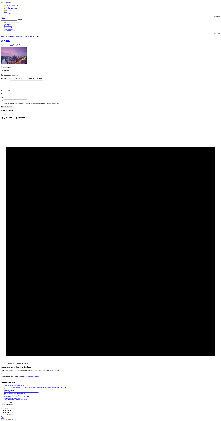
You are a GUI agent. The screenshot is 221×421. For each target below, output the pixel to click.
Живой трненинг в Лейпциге (26, 36)
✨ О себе (7, 7)
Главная (8, 2)
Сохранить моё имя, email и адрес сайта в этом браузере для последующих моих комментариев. (31, 103)
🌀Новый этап (8, 24)
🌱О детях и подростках (11, 22)
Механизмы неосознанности (12, 398)
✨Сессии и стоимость (11, 5)
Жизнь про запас (9, 390)
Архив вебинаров (9, 30)
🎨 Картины (8, 10)
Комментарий (5, 91)
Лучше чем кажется (10, 388)
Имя (2, 94)
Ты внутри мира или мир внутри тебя (15, 395)
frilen (11, 45)
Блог (5, 12)
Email (3, 97)
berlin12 (6, 40)
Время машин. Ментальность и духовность (16, 396)
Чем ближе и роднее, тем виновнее (14, 393)
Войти (6, 114)
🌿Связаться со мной (10, 8)
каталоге (57, 370)
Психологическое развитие (9, 36)
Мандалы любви (9, 29)
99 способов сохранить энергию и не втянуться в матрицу (21, 392)
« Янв (2, 418)
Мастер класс (8, 27)
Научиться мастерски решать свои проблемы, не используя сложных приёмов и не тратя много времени (35, 387)
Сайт (2, 100)
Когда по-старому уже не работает (14, 385)
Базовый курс (8, 26)
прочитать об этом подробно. (31, 376)
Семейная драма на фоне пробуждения (15, 399)
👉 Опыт (7, 3)
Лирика (10, 13)
